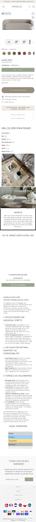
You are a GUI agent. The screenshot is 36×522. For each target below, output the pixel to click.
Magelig (18, 499)
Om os (18, 486)
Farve (9, 49)
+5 (12, 266)
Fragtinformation (18, 114)
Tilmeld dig (18, 495)
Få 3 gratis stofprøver (18, 90)
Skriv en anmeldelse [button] (18, 285)
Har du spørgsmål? (18, 118)
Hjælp (18, 491)
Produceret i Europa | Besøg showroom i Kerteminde (19, 1)
